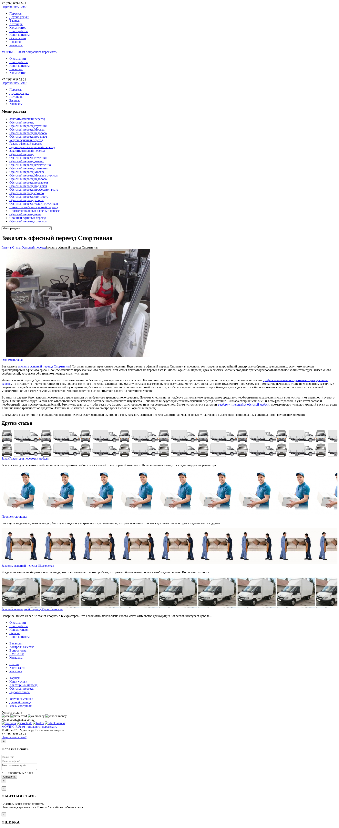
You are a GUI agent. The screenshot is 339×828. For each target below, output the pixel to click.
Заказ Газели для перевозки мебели (25, 458)
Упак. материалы (20, 705)
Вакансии (16, 41)
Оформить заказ (12, 359)
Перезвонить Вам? (14, 6)
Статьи (14, 664)
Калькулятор (17, 27)
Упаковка (15, 671)
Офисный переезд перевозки (28, 182)
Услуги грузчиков (21, 698)
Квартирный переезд (23, 685)
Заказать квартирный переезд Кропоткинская (32, 609)
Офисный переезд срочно (26, 193)
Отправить (9, 776)
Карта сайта (17, 667)
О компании (17, 38)
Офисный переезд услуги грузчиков (33, 203)
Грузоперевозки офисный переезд (32, 147)
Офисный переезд (21, 122)
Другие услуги (19, 17)
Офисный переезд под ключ (28, 136)
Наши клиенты (19, 34)
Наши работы (18, 31)
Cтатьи (17, 247)
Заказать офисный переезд (27, 119)
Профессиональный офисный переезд (34, 210)
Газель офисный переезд (25, 143)
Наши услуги (18, 681)
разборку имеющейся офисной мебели (243, 404)
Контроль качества (21, 647)
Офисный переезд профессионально (33, 189)
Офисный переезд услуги (26, 200)
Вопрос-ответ (18, 650)
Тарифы (14, 20)
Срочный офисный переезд (27, 217)
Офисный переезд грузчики (28, 126)
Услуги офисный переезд (26, 140)
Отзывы (14, 633)
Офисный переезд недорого (28, 133)
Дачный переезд (20, 702)
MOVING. (29, 52)
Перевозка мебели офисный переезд (33, 207)
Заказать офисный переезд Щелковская (28, 565)
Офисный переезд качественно (30, 164)
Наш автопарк (18, 629)
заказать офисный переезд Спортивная (44, 366)
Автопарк (16, 24)
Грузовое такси (19, 692)
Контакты (16, 45)
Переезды (15, 13)
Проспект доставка (14, 516)
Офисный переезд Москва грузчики (33, 175)
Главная (7, 247)
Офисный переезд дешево (26, 161)
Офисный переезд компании (28, 168)
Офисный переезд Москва (27, 129)
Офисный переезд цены (25, 214)
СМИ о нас (16, 654)
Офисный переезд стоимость (28, 196)
